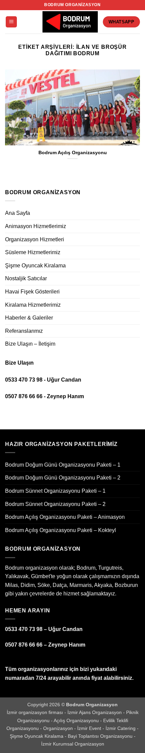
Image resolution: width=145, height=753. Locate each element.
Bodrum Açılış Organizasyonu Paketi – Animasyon (65, 517)
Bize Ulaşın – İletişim (30, 344)
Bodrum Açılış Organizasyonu (72, 152)
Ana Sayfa (17, 213)
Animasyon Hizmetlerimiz (35, 226)
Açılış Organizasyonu (77, 720)
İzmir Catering (121, 728)
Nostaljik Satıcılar (26, 278)
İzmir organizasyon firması (35, 712)
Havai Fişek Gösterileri (32, 291)
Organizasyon (58, 728)
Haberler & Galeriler (29, 318)
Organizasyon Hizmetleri (34, 239)
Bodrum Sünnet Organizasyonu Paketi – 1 (55, 491)
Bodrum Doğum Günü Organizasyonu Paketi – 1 (62, 465)
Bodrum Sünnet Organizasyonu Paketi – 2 (55, 504)
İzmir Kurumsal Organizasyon (72, 744)
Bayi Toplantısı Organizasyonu (101, 736)
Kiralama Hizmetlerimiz (33, 305)
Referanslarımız (24, 331)
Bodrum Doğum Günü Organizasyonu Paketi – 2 (62, 478)
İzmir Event (90, 728)
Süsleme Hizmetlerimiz (32, 252)
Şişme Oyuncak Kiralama (35, 265)
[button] (11, 21)
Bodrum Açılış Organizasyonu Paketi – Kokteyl (60, 530)
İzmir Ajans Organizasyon (95, 712)
